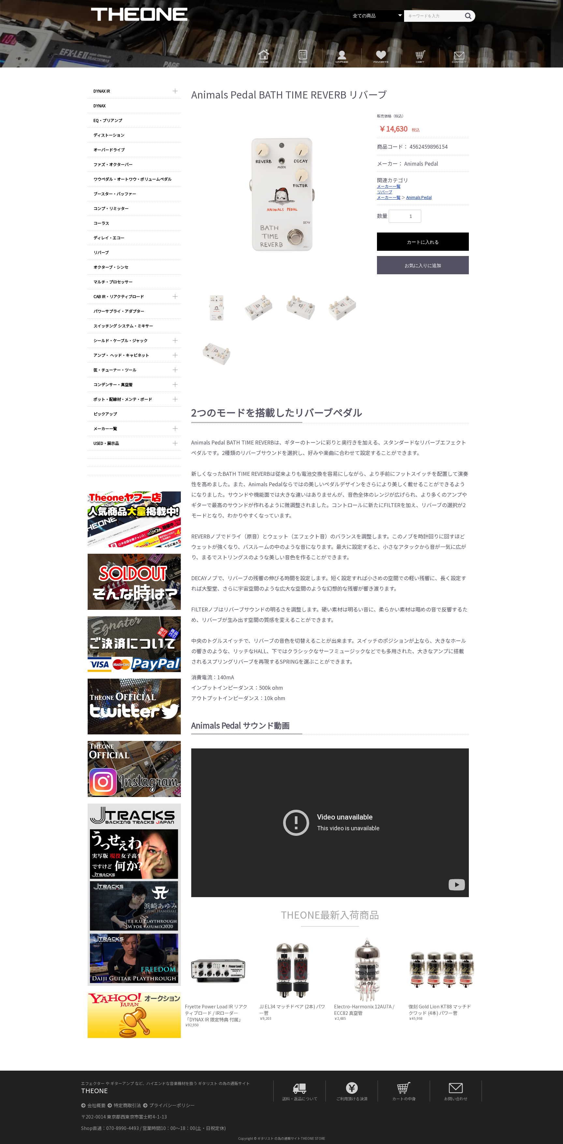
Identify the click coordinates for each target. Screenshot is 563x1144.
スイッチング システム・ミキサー (123, 325)
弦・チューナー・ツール (115, 369)
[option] (282, 195)
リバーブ (101, 252)
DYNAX (100, 105)
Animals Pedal (419, 197)
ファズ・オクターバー (113, 164)
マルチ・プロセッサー (113, 281)
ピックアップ (105, 413)
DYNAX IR (102, 91)
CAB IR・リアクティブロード (119, 296)
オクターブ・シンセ (111, 267)
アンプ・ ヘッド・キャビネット (121, 355)
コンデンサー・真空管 (113, 384)
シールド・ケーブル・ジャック (121, 340)
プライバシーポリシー (172, 1105)
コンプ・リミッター (111, 208)
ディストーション (109, 135)
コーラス (101, 223)
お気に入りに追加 (423, 265)
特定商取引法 (127, 1105)
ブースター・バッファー (115, 193)
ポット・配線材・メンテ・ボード (123, 399)
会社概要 (96, 1105)
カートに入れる (423, 242)
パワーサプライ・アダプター (119, 311)
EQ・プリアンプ (108, 120)
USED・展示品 (106, 443)
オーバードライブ (109, 149)
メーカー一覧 (105, 428)
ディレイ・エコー (109, 237)
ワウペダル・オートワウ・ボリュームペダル (133, 179)
